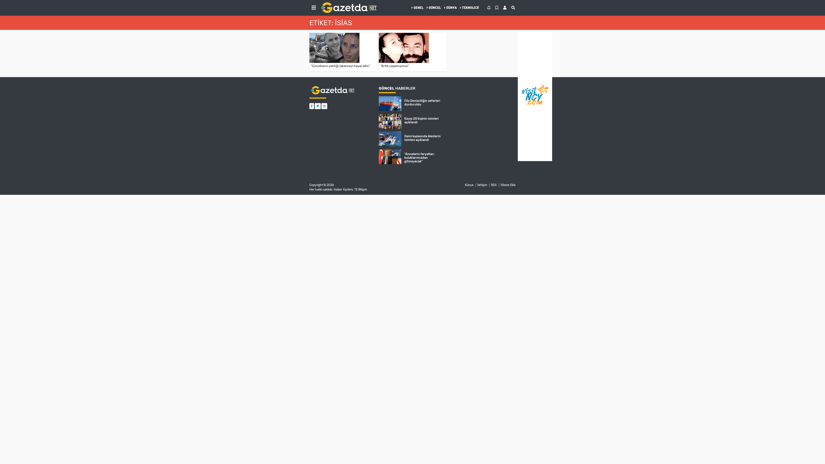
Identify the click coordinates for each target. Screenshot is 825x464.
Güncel (435, 8)
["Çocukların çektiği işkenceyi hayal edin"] (343, 48)
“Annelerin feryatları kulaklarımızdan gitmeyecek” (419, 157)
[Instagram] (324, 106)
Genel (418, 8)
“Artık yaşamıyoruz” (394, 66)
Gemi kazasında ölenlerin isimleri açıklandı (422, 138)
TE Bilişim (360, 189)
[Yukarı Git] (814, 453)
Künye (469, 185)
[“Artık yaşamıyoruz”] (412, 48)
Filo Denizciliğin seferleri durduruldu (422, 102)
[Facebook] (311, 106)
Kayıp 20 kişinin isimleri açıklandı (421, 120)
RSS (494, 185)
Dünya (451, 8)
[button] (313, 7)
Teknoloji (470, 8)
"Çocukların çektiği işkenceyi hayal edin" (340, 66)
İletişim (482, 185)
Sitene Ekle (508, 185)
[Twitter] (318, 106)
